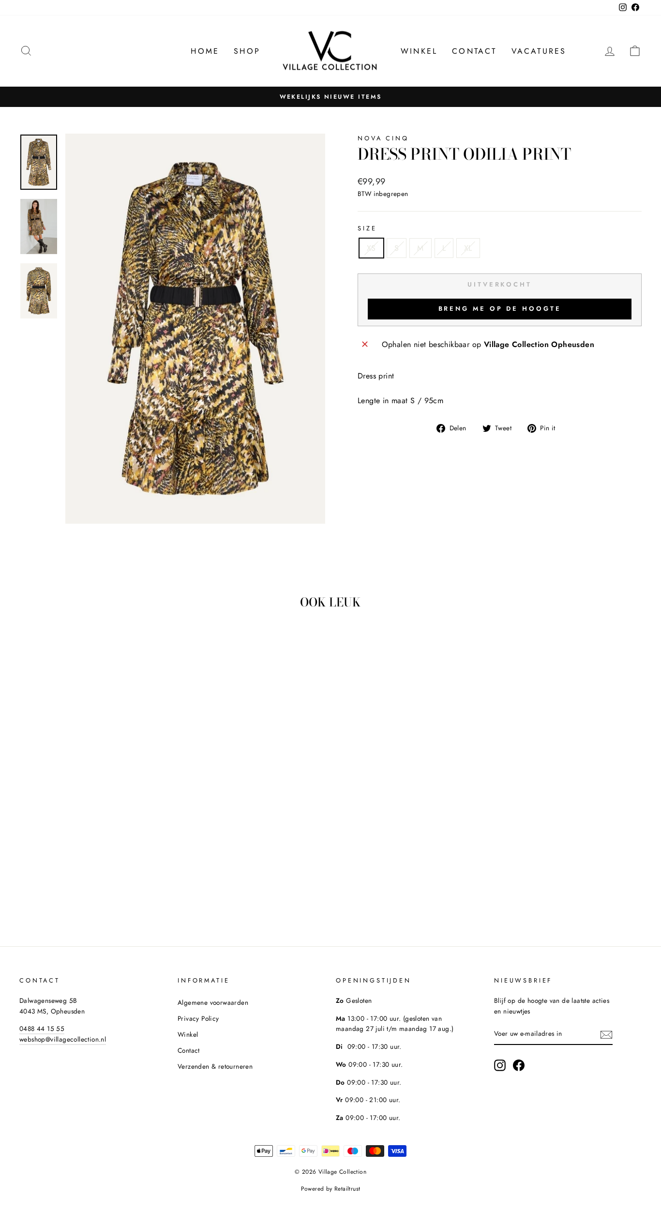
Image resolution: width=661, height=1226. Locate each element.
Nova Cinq (383, 138)
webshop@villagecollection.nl (62, 1039)
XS (371, 248)
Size (367, 228)
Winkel (419, 51)
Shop (247, 51)
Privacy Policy (198, 1018)
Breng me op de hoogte (499, 308)
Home (205, 51)
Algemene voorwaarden (213, 1002)
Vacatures (539, 51)
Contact (474, 51)
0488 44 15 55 (41, 1028)
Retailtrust (347, 1188)
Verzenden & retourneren (215, 1066)
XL (468, 248)
